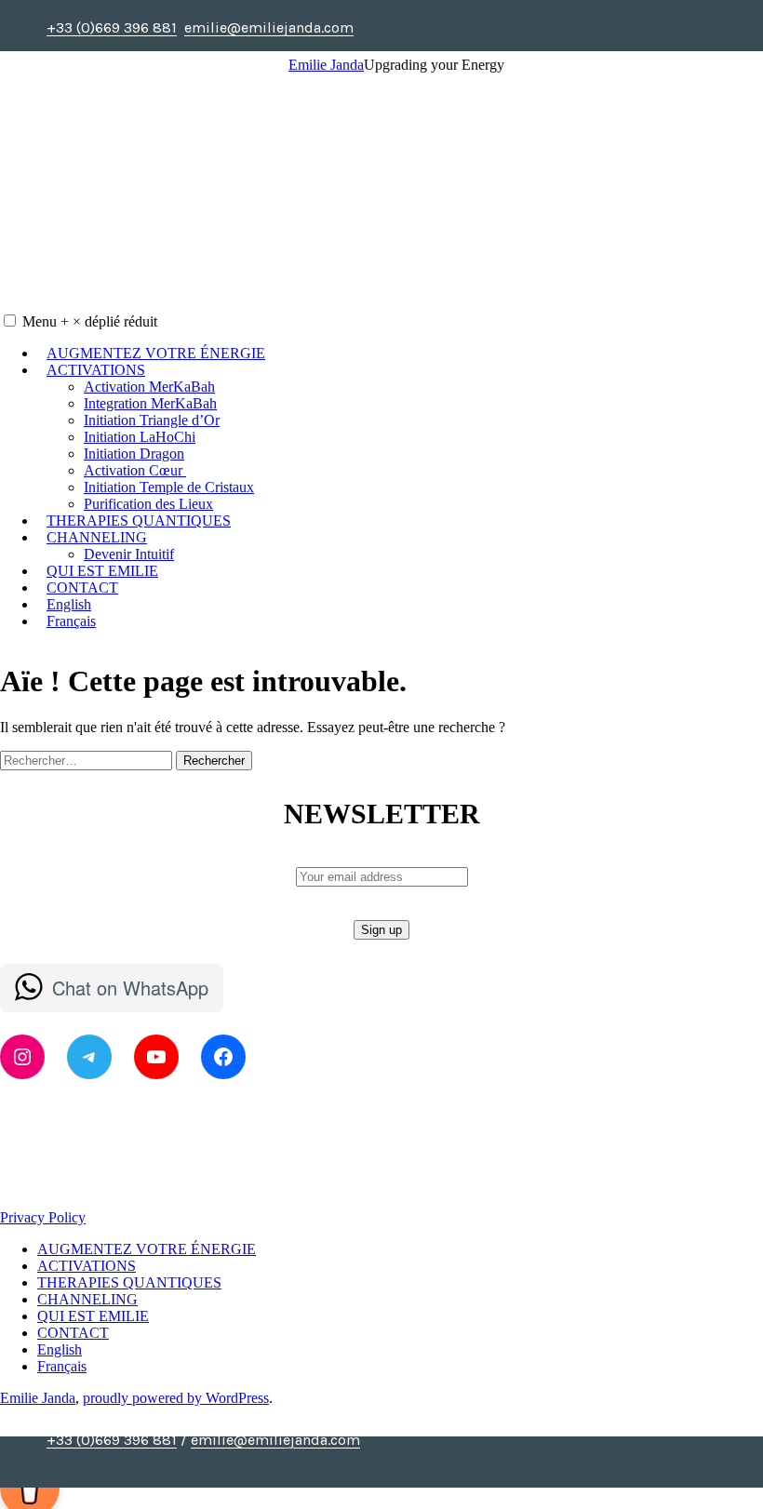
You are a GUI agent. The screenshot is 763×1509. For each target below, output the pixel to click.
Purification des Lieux (148, 504)
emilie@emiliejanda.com (275, 1440)
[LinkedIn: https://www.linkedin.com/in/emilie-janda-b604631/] (434, 1463)
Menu (89, 321)
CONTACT (82, 587)
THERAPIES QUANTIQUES (139, 520)
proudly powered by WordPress (176, 1398)
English (69, 604)
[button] (10, 320)
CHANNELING (97, 537)
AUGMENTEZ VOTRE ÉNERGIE (156, 353)
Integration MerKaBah (150, 403)
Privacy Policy (43, 1217)
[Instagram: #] (412, 1463)
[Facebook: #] (390, 1463)
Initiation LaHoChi (139, 437)
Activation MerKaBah (149, 386)
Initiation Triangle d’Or (152, 420)
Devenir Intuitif (129, 554)
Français (71, 621)
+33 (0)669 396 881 (112, 1440)
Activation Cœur (135, 470)
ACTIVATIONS (96, 370)
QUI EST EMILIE (102, 571)
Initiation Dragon (134, 453)
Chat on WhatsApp (130, 987)
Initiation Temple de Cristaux (169, 487)
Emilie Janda (326, 65)
